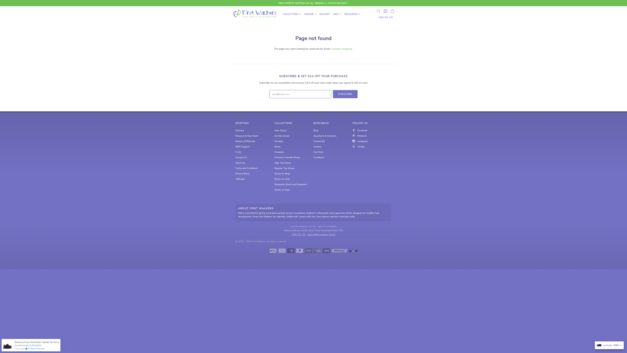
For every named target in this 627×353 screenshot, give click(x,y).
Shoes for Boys (282, 173)
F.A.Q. (238, 152)
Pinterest (362, 135)
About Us (240, 162)
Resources (351, 14)
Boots (277, 146)
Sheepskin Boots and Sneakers (290, 184)
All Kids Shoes (281, 135)
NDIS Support (242, 146)
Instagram (362, 141)
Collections (290, 14)
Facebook (362, 130)
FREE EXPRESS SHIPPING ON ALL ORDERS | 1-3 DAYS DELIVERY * (313, 3)
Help (336, 14)
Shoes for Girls (282, 179)
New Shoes (280, 130)
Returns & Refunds (245, 141)
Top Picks (318, 152)
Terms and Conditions (246, 168)
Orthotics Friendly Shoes (287, 157)
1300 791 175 (385, 17)
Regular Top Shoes (284, 168)
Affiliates (240, 179)
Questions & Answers (325, 135)
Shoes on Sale (282, 189)
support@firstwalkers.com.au (321, 234)
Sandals (278, 141)
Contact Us (241, 157)
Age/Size (309, 14)
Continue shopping (341, 49)
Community (319, 141)
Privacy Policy (242, 173)
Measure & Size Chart (246, 135)
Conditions (319, 157)
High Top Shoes (282, 162)
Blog (316, 130)
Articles (318, 146)
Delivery (325, 14)
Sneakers (279, 152)
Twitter (361, 146)
